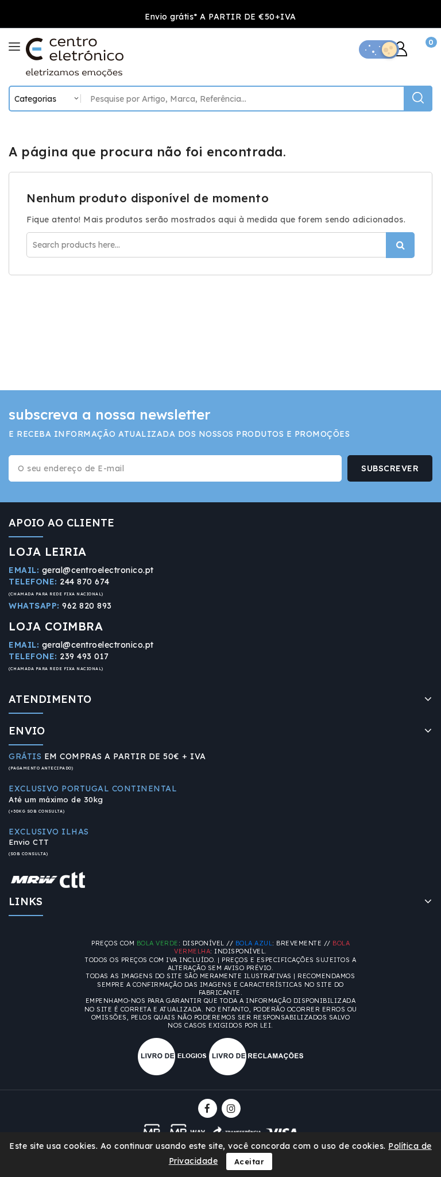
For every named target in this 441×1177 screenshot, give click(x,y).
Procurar (400, 245)
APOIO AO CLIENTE (62, 522)
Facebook (208, 1108)
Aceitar (249, 1161)
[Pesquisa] (418, 98)
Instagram (232, 1108)
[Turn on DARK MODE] (379, 49)
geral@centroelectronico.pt (98, 570)
